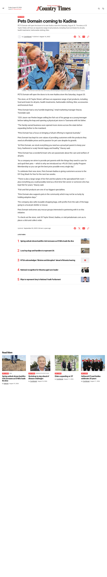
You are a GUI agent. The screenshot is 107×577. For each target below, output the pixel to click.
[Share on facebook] (75, 36)
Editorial (6, 383)
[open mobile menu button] (3, 8)
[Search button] (99, 8)
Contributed (28, 36)
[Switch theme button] (103, 8)
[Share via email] (84, 36)
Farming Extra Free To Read (42, 373)
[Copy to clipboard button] (87, 36)
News (11, 373)
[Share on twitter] (79, 36)
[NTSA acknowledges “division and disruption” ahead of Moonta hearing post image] (85, 260)
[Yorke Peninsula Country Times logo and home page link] (53, 9)
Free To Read (21, 16)
